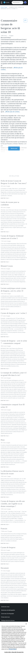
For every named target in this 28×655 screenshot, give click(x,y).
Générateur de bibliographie (8, 610)
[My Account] (25, 2)
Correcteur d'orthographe (7, 613)
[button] (2, 3)
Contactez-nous (5, 606)
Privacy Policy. (12, 649)
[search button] (21, 2)
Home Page (4, 7)
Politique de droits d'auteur (8, 620)
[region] (14, 638)
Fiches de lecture (5, 617)
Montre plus (14, 148)
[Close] (26, 624)
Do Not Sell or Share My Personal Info (14, 652)
